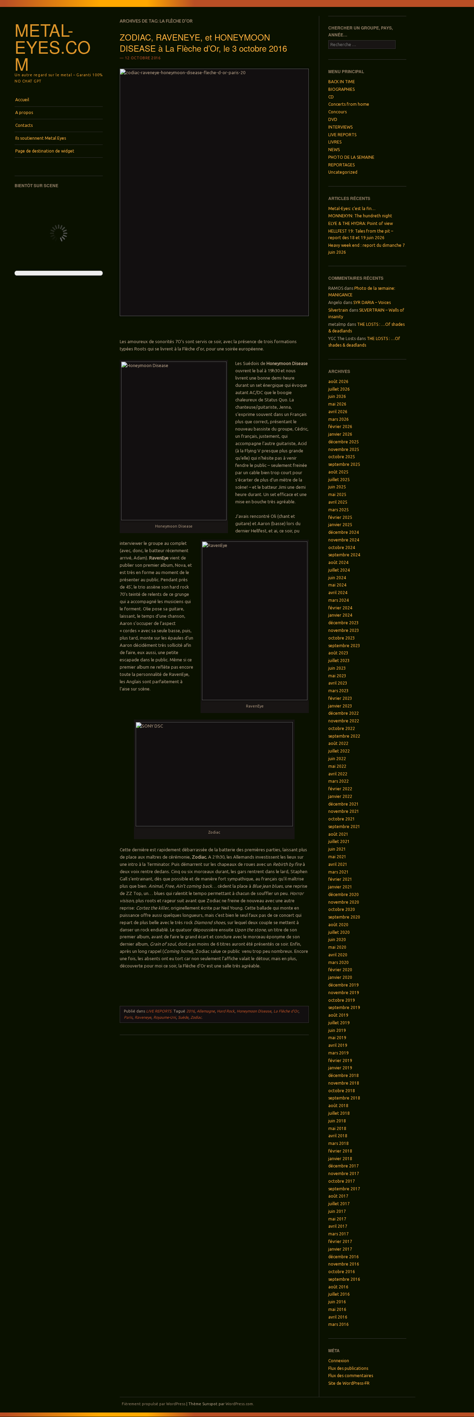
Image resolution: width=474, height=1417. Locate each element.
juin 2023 (337, 668)
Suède (183, 1017)
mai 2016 (337, 1309)
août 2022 (338, 743)
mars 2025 (338, 509)
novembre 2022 (343, 721)
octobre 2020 (341, 909)
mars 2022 (338, 781)
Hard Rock (226, 1011)
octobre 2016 (341, 1271)
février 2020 (340, 969)
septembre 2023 (344, 645)
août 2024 (338, 562)
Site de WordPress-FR (349, 1383)
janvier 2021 (340, 887)
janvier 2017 (340, 1249)
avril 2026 (337, 411)
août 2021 (338, 834)
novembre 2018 (343, 1083)
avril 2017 (337, 1226)
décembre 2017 (343, 1166)
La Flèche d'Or (285, 1011)
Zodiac (196, 1017)
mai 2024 (337, 585)
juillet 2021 (339, 841)
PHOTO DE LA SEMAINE (351, 157)
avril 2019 (337, 1045)
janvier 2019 (340, 1068)
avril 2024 (337, 592)
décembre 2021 (343, 804)
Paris (128, 1017)
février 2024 (340, 608)
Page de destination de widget (44, 151)
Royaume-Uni (164, 1017)
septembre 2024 (344, 555)
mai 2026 (337, 404)
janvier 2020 (340, 977)
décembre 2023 (343, 622)
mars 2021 (338, 872)
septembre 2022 (344, 736)
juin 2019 (337, 1030)
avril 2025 (337, 502)
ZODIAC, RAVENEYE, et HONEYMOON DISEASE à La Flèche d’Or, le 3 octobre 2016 (203, 42)
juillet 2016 (339, 1294)
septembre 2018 (344, 1098)
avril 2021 (337, 864)
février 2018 (340, 1151)
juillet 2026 (339, 389)
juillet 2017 (339, 1203)
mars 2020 (338, 962)
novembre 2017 (343, 1173)
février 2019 (340, 1060)
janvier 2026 (340, 434)
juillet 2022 (339, 751)
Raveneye (143, 1017)
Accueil (22, 99)
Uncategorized (342, 172)
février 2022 (340, 788)
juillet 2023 (339, 660)
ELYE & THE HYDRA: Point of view (360, 223)
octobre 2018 (341, 1090)
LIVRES (334, 142)
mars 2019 (338, 1053)
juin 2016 (337, 1301)
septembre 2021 (344, 826)
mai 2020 (337, 947)
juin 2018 (337, 1121)
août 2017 (338, 1196)
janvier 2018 (340, 1158)
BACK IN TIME (341, 81)
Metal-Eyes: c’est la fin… (351, 208)
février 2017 (340, 1241)
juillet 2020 (339, 932)
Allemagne (206, 1011)
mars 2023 (338, 690)
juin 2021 (337, 849)
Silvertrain (338, 310)
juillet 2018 (339, 1113)
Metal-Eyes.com (53, 46)
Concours (337, 112)
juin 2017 (337, 1211)
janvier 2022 (340, 796)
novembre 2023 (343, 630)
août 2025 (338, 472)
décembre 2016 (343, 1256)
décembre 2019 (343, 985)
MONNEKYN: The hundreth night (360, 216)
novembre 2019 (343, 992)
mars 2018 (338, 1143)
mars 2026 (338, 419)
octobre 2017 (341, 1181)
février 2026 (340, 426)
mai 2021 (337, 856)
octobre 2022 (341, 728)
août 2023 (338, 653)
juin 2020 (337, 939)
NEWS (334, 149)
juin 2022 (337, 758)
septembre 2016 (344, 1279)
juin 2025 (337, 487)
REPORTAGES (341, 165)
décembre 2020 (343, 894)
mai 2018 (337, 1128)
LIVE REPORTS (158, 1011)
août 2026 (338, 381)
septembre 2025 (344, 464)
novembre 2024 (343, 540)
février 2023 (340, 698)
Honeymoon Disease (254, 1011)
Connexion (338, 1360)
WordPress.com (239, 1404)
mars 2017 (338, 1234)
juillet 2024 (339, 570)
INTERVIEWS (340, 127)
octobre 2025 (341, 456)
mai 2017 (337, 1219)
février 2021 (340, 879)
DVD (332, 119)
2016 (190, 1011)
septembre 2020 (344, 917)
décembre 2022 (343, 713)
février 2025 (340, 517)
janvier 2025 (340, 524)
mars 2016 (338, 1324)
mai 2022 (337, 766)
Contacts (24, 125)
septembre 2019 (344, 1007)
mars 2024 (338, 600)
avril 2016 (337, 1317)
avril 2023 (337, 683)
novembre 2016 (343, 1264)
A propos (24, 112)
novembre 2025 (343, 449)
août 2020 (338, 924)
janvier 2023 (340, 706)
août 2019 (338, 1015)
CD (331, 97)
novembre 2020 (343, 902)
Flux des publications (348, 1368)
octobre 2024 (341, 547)
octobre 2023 (341, 638)
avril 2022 (337, 774)
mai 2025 (337, 494)
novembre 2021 (343, 811)
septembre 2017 (344, 1188)
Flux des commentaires (350, 1375)
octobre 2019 (341, 1000)
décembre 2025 (343, 442)
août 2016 (338, 1287)
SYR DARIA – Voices (372, 302)
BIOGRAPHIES (341, 89)
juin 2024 (337, 577)
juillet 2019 (339, 1022)
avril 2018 (337, 1135)
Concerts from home (348, 104)
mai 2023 (337, 675)
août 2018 (338, 1105)
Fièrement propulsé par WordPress (153, 1404)
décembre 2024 (343, 532)
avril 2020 (337, 955)
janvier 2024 (340, 615)
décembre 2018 (343, 1075)
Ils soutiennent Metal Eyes (40, 138)
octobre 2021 (341, 819)
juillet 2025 (339, 479)
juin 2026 (337, 396)
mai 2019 (337, 1037)
